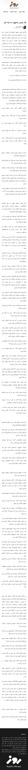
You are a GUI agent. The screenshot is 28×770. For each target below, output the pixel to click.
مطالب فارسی (22, 12)
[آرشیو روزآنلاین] (14, 9)
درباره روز (23, 734)
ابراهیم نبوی (19, 26)
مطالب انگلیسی (13, 12)
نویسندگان (5, 12)
